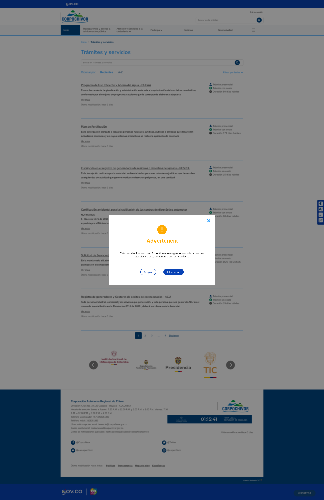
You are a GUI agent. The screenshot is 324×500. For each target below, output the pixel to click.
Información (173, 272)
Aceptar (148, 272)
